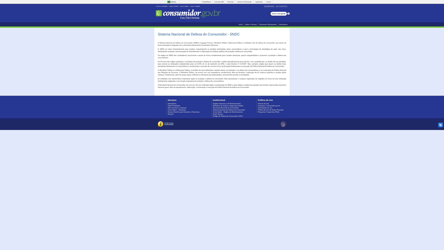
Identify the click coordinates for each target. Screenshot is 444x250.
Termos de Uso (263, 104)
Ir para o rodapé (195, 6)
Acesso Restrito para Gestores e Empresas (183, 112)
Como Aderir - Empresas (177, 110)
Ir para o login (184, 6)
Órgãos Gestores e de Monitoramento (227, 104)
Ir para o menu (173, 6)
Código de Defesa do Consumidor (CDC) (228, 116)
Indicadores (283, 24)
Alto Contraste (281, 6)
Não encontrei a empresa (177, 108)
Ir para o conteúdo (161, 6)
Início (241, 24)
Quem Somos (218, 114)
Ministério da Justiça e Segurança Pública (228, 106)
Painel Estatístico (174, 106)
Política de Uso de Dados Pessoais (271, 110)
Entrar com (279, 14)
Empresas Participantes (268, 24)
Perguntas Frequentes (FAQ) (268, 112)
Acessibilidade (269, 6)
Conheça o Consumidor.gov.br (269, 106)
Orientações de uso (265, 108)
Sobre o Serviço (251, 24)
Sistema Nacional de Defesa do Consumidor (229, 110)
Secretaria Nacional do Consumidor (226, 108)
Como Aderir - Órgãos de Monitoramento (228, 112)
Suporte (171, 114)
